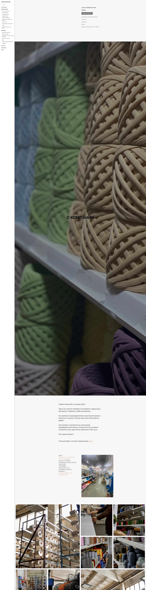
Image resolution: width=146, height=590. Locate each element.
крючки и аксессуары (6, 38)
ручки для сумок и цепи (6, 32)
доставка (3, 45)
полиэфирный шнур (5, 14)
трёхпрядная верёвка (6, 17)
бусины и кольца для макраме (7, 41)
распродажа (4, 7)
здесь (91, 441)
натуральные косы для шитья (7, 23)
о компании (3, 47)
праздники (4, 43)
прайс (2, 49)
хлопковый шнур (5, 12)
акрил (3, 25)
